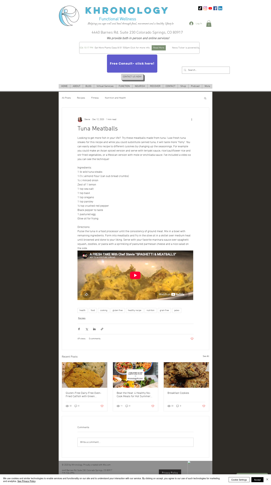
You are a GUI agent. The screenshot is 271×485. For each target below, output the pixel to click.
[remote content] (135, 276)
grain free (164, 310)
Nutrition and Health (115, 97)
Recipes (81, 97)
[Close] (267, 479)
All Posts (66, 97)
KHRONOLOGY (127, 10)
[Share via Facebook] (78, 329)
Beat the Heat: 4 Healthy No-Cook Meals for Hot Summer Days (134, 394)
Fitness (95, 97)
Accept (257, 479)
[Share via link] (102, 329)
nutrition (150, 310)
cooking (103, 310)
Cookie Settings (239, 479)
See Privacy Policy (26, 481)
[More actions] (192, 119)
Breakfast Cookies (178, 393)
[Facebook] (215, 8)
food (93, 310)
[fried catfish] (84, 375)
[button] (209, 23)
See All (206, 356)
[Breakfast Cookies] (186, 375)
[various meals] (135, 375)
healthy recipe (134, 310)
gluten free (118, 310)
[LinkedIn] (220, 8)
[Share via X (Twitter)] (86, 329)
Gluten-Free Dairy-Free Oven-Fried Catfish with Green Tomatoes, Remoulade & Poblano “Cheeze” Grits (83, 394)
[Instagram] (205, 8)
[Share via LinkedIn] (94, 329)
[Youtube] (210, 8)
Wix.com (107, 465)
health (82, 310)
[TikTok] (200, 8)
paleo (176, 310)
